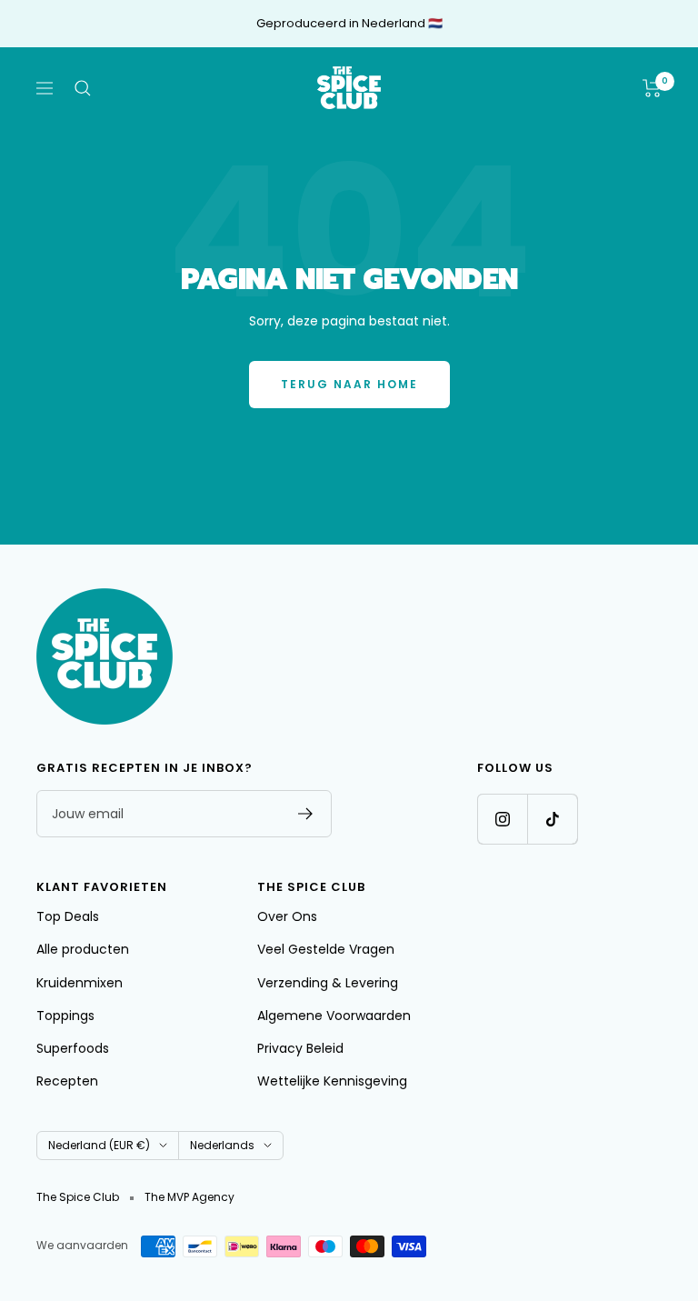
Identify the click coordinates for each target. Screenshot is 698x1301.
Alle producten (82, 949)
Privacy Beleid (300, 1048)
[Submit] (306, 813)
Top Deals (67, 916)
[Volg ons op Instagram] (502, 819)
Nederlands (222, 1145)
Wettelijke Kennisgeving (332, 1081)
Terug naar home (349, 384)
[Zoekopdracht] (83, 88)
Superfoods (72, 1048)
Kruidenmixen (79, 983)
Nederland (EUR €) (99, 1145)
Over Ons (287, 916)
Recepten (67, 1081)
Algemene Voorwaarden (334, 1015)
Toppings (65, 1015)
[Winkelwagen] (652, 88)
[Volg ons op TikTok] (552, 819)
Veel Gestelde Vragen (325, 949)
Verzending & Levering (327, 983)
